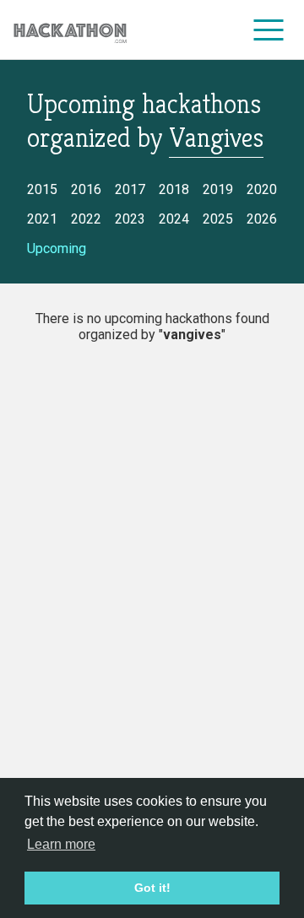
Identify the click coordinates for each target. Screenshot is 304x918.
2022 (86, 219)
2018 (174, 189)
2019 (218, 189)
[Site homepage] (70, 30)
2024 (174, 219)
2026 (262, 219)
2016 (86, 189)
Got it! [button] (152, 887)
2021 (42, 219)
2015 (42, 189)
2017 (130, 189)
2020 (262, 189)
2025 (218, 219)
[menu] (269, 29)
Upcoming (56, 248)
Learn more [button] (61, 844)
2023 (130, 219)
